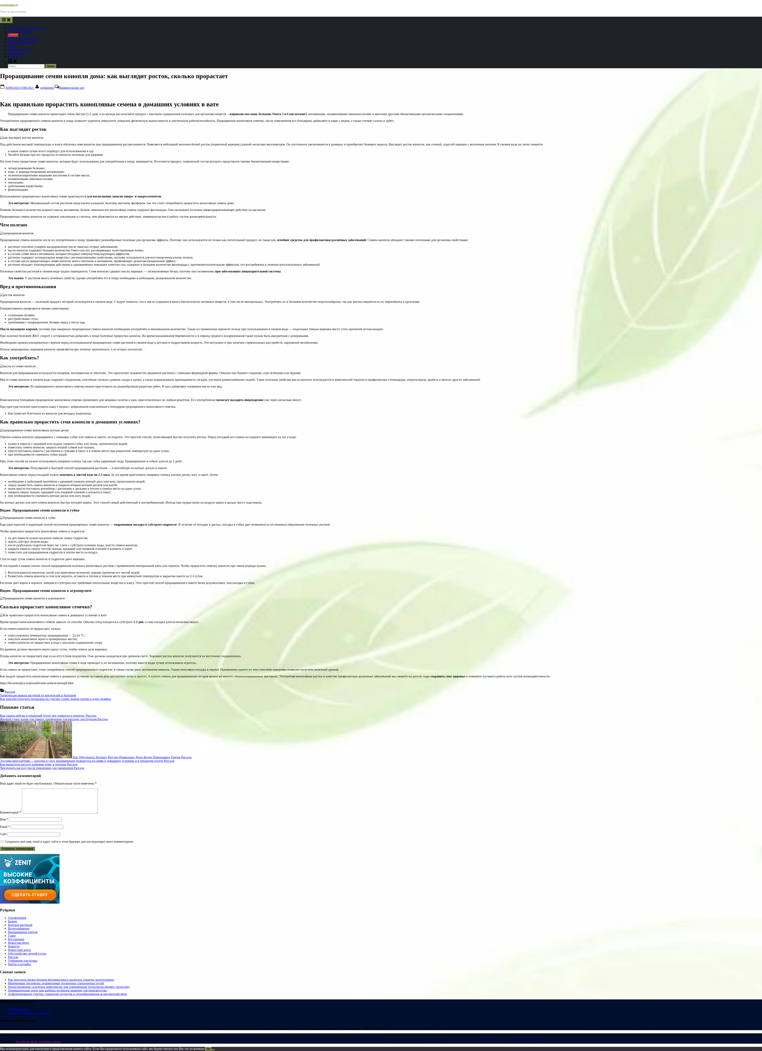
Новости (14, 56)
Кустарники (16, 53)
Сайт (3, 834)
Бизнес (12, 921)
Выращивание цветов (23, 38)
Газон (12, 46)
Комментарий (10, 812)
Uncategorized (17, 917)
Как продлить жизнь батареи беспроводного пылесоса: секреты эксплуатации (61, 979)
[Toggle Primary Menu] (6, 20)
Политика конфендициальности (29, 1012)
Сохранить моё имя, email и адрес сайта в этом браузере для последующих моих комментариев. (69, 841)
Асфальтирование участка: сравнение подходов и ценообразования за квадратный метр (67, 994)
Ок (208, 1048)
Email (5, 826)
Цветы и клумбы (19, 49)
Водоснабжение (19, 928)
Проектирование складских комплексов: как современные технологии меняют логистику (69, 986)
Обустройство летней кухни (27, 28)
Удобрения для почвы (22, 42)
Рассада (13, 35)
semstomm (47, 87)
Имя (4, 819)
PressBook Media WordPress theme (38, 1041)
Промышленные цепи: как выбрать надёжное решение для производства (57, 990)
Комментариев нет (71, 87)
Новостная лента (19, 950)
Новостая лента (18, 942)
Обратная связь (18, 1009)
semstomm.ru (9, 5)
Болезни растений (20, 31)
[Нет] (213, 1049)
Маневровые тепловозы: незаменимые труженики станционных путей (56, 983)
